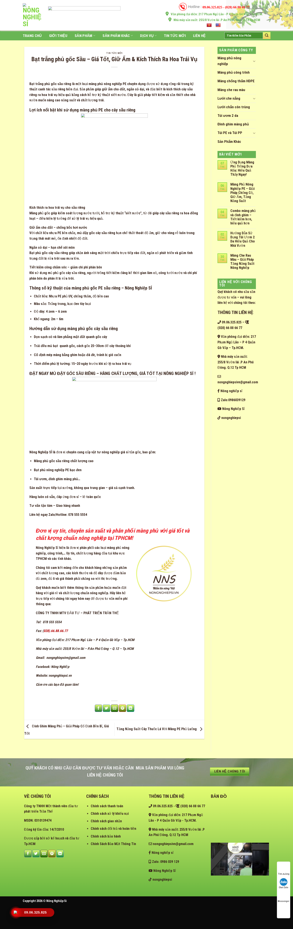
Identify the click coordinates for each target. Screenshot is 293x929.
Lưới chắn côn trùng (233, 107)
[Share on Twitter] (106, 708)
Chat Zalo (283, 887)
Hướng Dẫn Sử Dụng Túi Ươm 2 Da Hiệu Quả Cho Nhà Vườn (242, 239)
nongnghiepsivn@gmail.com (65, 658)
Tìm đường (283, 874)
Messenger (283, 901)
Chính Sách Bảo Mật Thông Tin (113, 844)
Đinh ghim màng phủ (233, 124)
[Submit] (266, 35)
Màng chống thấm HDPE (236, 81)
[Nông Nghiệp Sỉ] (32, 15)
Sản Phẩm (83, 36)
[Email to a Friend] (114, 708)
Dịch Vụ (147, 36)
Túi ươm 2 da (227, 115)
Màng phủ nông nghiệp (229, 61)
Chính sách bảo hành (106, 836)
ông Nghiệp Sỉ (48, 548)
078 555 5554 (52, 622)
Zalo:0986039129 (232, 400)
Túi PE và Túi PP (229, 133)
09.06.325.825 (231, 322)
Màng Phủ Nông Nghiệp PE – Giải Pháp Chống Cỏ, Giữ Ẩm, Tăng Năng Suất (242, 192)
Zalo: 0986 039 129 (165, 862)
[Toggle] (254, 61)
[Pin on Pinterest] (122, 708)
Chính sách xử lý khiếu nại (110, 814)
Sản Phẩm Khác (116, 36)
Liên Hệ (199, 36)
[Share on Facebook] (98, 708)
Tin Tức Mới (175, 36)
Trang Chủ (32, 36)
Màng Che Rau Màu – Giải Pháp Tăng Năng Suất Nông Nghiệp (242, 261)
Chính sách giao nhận (106, 821)
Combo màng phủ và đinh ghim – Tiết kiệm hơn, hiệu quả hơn (243, 217)
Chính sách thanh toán (107, 806)
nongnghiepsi (231, 418)
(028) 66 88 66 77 (192, 806)
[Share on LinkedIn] (130, 708)
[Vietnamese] (210, 25)
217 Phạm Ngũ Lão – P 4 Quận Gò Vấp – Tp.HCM (99, 640)
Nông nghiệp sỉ (231, 391)
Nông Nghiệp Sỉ (233, 409)
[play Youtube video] (240, 859)
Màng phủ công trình (233, 72)
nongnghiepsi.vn (60, 675)
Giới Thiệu (58, 36)
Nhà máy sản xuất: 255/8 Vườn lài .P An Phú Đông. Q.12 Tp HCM (235, 362)
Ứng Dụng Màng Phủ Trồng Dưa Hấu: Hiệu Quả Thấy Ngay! (242, 168)
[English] (219, 25)
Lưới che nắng (228, 98)
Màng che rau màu (231, 90)
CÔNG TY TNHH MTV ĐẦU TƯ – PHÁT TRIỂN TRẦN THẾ (77, 613)
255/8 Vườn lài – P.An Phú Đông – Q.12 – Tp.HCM (98, 649)
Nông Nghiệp (60, 667)
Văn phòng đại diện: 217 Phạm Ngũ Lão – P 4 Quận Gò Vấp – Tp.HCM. (236, 342)
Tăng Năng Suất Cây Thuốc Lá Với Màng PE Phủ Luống (157, 729)
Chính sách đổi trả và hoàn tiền (113, 829)
